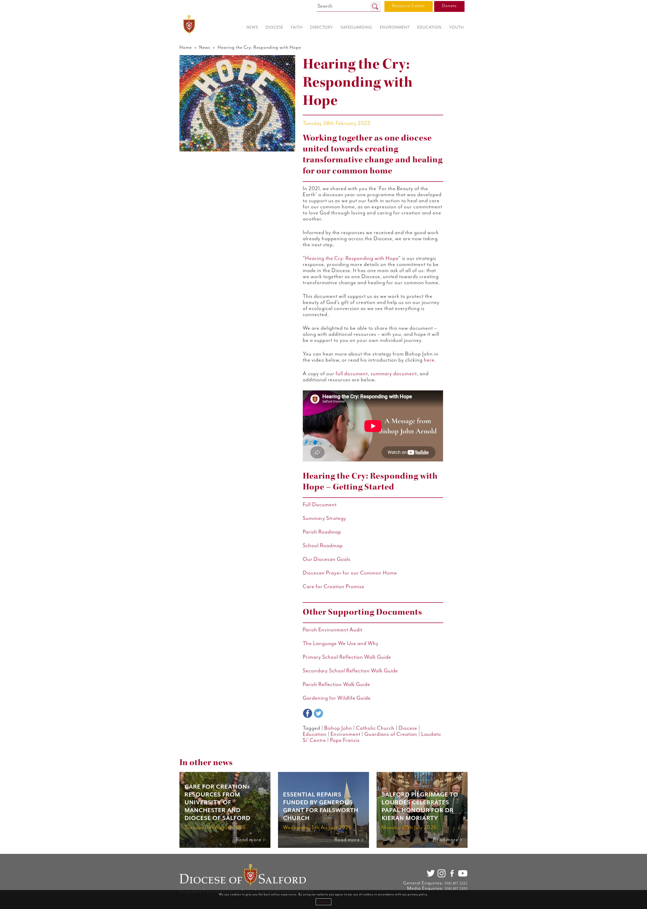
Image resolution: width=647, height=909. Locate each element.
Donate (449, 5)
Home (185, 47)
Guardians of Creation (390, 734)
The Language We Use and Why (341, 643)
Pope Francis (345, 740)
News (204, 47)
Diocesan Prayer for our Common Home (350, 573)
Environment (345, 734)
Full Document (320, 505)
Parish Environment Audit (332, 630)
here (429, 360)
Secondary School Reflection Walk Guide (350, 671)
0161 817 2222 (456, 883)
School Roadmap (323, 546)
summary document (394, 374)
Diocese (408, 728)
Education (315, 734)
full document (352, 374)
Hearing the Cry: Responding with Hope (351, 258)
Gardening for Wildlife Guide (337, 698)
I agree (323, 902)
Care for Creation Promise (333, 587)
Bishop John (338, 728)
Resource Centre (408, 5)
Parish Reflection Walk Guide (336, 684)
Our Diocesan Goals (327, 559)
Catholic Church (375, 728)
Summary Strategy (324, 518)
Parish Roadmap (322, 532)
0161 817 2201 (456, 889)
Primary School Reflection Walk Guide (347, 657)
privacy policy (417, 894)
